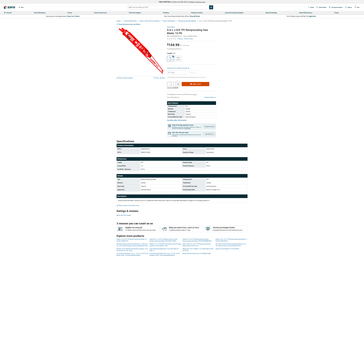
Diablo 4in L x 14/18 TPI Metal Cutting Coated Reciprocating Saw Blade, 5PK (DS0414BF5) (163, 240)
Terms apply (187, 128)
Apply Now (312, 16)
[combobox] (170, 7)
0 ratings (180, 39)
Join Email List (209, 134)
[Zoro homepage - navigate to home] (9, 7)
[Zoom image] (141, 50)
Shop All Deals (195, 16)
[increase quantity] (178, 84)
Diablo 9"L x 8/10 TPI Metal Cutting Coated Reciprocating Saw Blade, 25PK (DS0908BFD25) (197, 240)
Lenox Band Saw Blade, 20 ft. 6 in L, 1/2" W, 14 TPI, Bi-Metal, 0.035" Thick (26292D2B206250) (165, 254)
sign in (192, 2)
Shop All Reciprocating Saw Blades (129, 24)
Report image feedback (126, 78)
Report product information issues (129, 205)
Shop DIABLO (171, 27)
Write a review (188, 39)
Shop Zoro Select (73, 16)
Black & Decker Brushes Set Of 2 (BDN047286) (197, 253)
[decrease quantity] (169, 84)
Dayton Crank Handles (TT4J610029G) (227, 249)
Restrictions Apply (200, 2)
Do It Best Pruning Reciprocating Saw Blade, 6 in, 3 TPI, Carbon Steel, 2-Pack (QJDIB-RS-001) (231, 245)
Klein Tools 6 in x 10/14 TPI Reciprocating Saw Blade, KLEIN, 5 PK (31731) (197, 245)
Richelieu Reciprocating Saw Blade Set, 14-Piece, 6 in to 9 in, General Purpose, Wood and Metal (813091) (132, 245)
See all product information (177, 120)
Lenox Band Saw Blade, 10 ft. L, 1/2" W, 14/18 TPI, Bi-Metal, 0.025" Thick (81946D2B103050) (132, 254)
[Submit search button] (211, 7)
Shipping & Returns (210, 97)
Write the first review (124, 215)
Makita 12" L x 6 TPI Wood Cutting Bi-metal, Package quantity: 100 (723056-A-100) (165, 245)
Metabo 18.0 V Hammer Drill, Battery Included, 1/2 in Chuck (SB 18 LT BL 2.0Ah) (132, 249)
